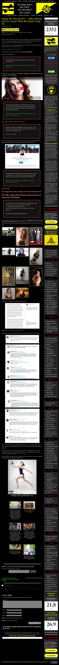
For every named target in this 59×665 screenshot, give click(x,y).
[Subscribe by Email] (51, 58)
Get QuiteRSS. (51, 227)
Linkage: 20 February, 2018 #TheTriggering (34, 578)
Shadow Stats (50, 467)
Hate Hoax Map (50, 310)
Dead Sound (49, 474)
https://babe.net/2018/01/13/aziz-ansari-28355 (11, 49)
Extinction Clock (51, 287)
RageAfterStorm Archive (50, 501)
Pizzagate (49, 370)
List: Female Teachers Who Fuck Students (52, 303)
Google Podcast (51, 66)
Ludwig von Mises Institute (51, 539)
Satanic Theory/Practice (50, 349)
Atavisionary (50, 363)
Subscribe (33, 571)
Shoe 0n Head (50, 483)
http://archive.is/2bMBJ (11, 134)
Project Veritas (50, 422)
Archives (33, 15)
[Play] (10, 30)
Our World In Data (51, 454)
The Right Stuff (50, 275)
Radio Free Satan (51, 509)
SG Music (49, 492)
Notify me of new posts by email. (10, 620)
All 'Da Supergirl (51, 546)
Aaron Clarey (50, 476)
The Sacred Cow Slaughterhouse (50, 352)
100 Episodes (51, 1)
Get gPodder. (51, 222)
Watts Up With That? (52, 434)
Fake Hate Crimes (51, 300)
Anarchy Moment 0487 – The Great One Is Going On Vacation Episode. (51, 163)
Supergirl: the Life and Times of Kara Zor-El (52, 552)
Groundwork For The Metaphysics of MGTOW (52, 479)
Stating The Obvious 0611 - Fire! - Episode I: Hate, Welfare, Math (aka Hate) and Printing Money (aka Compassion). (51, 127)
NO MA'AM (50, 392)
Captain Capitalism (51, 385)
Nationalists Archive (51, 271)
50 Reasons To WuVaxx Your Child (52, 331)
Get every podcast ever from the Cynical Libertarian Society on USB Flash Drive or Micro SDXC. (51, 49)
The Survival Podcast (52, 250)
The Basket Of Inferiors (24, 15)
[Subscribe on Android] (51, 72)
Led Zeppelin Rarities (52, 490)
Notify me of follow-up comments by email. (12, 618)
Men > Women (50, 359)
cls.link (3, 446)
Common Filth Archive (52, 340)
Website (4, 615)
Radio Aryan (50, 528)
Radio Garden (50, 530)
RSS (13, 34)
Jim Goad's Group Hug (52, 513)
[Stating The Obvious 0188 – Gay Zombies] (29, 508)
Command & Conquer (52, 586)
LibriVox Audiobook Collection (51, 523)
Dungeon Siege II (51, 580)
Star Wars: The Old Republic (51, 575)
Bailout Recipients (51, 420)
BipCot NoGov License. (52, 82)
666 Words (46, 15)
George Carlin (50, 442)
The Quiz (25, 1)
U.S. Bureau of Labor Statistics (52, 460)
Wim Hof (49, 405)
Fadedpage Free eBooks (52, 446)
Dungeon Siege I (50, 578)
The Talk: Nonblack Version (51, 356)
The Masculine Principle (50, 387)
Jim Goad (49, 263)
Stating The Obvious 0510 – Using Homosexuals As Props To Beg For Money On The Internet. (11, 579)
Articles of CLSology (11, 1)
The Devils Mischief (51, 511)
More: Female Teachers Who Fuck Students (52, 307)
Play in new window (10, 32)
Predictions (39, 15)
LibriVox (49, 520)
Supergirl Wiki (50, 562)
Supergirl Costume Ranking (51, 559)
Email (4, 612)
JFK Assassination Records (51, 415)
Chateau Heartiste (51, 342)
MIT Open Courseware (52, 458)
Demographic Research (52, 463)
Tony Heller (49, 499)
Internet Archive (50, 444)
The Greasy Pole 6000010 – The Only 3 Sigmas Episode (51, 174)
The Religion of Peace (52, 374)
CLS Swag (51, 54)
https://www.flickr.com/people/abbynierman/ (14, 330)
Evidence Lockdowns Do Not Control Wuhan (52, 327)
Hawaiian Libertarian (52, 252)
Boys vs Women (50, 361)
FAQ (38, 1)
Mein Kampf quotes (51, 273)
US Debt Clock (50, 281)
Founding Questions (51, 396)
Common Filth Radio (52, 338)
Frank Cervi (49, 383)
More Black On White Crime (52, 292)
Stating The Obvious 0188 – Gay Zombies (29, 511)
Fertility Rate (50, 465)
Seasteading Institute (51, 254)
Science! (20, 1)
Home (8, 15)
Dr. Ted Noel (50, 346)
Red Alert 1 (49, 588)
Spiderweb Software (51, 584)
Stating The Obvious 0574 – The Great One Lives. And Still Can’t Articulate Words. (15, 552)
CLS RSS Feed (51, 208)
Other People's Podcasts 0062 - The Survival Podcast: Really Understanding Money (52, 133)
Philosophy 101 (32, 1)
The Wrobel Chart (51, 426)
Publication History (51, 564)
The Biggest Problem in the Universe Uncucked (52, 517)
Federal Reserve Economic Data (50, 451)
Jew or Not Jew (50, 424)
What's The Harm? (51, 432)
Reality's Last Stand (51, 285)
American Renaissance (52, 269)
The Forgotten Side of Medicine (52, 412)
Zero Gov (49, 256)
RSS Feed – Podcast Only (51, 61)
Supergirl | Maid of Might (51, 549)
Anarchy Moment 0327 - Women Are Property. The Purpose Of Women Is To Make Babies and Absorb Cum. (51, 138)
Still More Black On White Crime (51, 295)
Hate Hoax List (50, 298)
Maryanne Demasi (51, 321)
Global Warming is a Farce (51, 429)
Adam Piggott (50, 394)
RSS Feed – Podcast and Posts (51, 63)
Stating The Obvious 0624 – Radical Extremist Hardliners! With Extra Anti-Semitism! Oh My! (29, 557)
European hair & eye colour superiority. (51, 312)
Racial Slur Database (52, 376)
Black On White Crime (52, 289)
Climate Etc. (50, 436)
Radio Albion (50, 267)
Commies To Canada (21, 453)
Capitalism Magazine (52, 536)
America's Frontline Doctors (51, 324)
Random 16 (43, 1)
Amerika (49, 372)
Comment (4, 600)
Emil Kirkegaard (51, 418)
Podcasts (14, 15)
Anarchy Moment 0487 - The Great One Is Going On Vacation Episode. (52, 113)
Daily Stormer (50, 265)
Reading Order (50, 566)
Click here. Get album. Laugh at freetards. (30, 634)
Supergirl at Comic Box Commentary (52, 556)
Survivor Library (51, 448)
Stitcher (51, 68)
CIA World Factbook (51, 456)
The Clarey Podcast (51, 526)
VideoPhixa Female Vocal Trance (51, 487)
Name (4, 610)
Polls (51, 15)
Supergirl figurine (21, 446)
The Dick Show (50, 515)
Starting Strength (51, 403)
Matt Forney (49, 390)
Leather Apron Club (51, 283)
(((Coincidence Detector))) (50, 365)
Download (17, 32)
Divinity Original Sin (52, 582)
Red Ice (48, 344)
